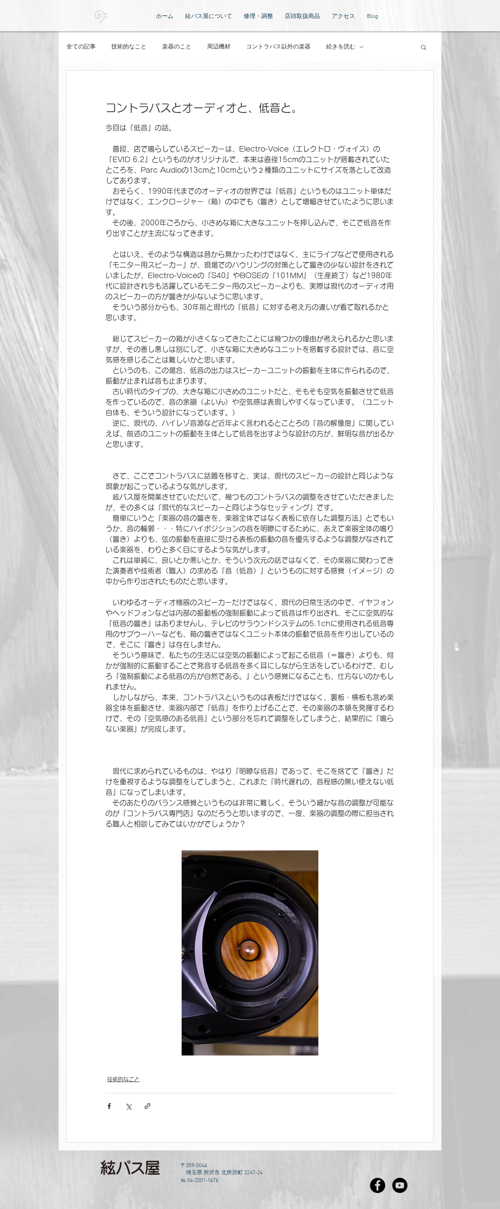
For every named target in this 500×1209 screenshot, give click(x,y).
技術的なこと (128, 46)
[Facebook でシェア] (109, 1106)
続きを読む (340, 46)
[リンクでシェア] (147, 1106)
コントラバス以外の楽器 (278, 46)
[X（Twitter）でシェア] (128, 1106)
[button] (423, 47)
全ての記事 (81, 46)
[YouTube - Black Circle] (399, 1185)
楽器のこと (176, 46)
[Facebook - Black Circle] (377, 1185)
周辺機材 (218, 46)
